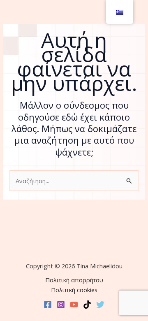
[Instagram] (61, 304)
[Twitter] (100, 304)
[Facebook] (48, 304)
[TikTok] (87, 304)
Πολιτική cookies (74, 290)
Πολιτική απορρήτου (74, 280)
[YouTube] (74, 304)
